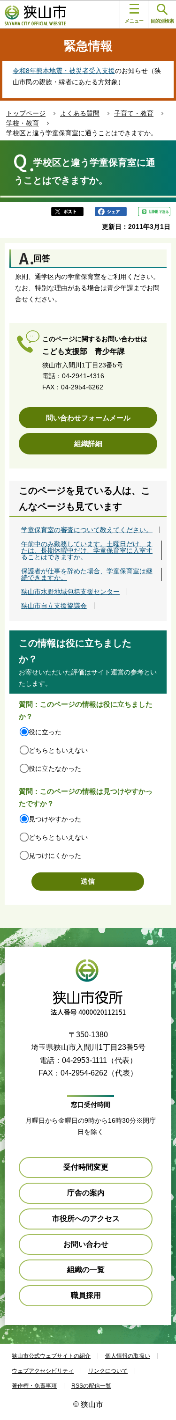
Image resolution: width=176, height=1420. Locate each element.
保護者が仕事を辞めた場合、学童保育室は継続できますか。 (87, 574)
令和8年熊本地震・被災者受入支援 (64, 70)
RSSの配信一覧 (91, 1386)
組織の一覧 (86, 1270)
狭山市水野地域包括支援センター (70, 591)
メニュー (134, 20)
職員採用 (86, 1295)
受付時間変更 (85, 1167)
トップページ (26, 113)
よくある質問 (79, 113)
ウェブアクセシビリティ (43, 1371)
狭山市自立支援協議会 (54, 605)
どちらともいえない (58, 750)
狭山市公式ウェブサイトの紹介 (51, 1356)
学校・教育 (22, 123)
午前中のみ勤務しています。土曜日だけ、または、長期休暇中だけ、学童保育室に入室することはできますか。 (87, 550)
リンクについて (108, 1371)
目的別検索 (162, 20)
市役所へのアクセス (86, 1218)
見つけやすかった (55, 819)
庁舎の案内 (86, 1193)
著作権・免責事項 (34, 1386)
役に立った (45, 732)
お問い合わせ (85, 1244)
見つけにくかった (55, 855)
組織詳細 (88, 443)
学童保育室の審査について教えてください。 (87, 530)
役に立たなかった (55, 768)
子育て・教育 (133, 113)
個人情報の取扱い (127, 1356)
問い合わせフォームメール (88, 418)
